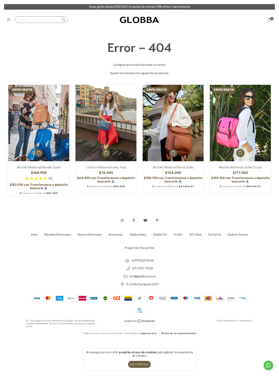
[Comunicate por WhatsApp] (268, 365)
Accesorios (115, 234)
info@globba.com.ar (142, 276)
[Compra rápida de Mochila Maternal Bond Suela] (173, 153)
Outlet (178, 234)
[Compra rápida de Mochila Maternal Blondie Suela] (39, 153)
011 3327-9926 (142, 268)
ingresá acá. (149, 333)
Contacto (214, 234)
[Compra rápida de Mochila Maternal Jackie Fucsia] (240, 153)
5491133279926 (143, 260)
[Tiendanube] (139, 322)
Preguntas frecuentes (139, 248)
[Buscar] (64, 20)
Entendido (139, 364)
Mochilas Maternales (58, 234)
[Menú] (9, 20)
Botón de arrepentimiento (178, 333)
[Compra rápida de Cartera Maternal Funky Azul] (106, 153)
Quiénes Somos (238, 234)
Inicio (34, 234)
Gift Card (195, 234)
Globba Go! (160, 234)
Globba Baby (138, 234)
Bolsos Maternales (90, 234)
